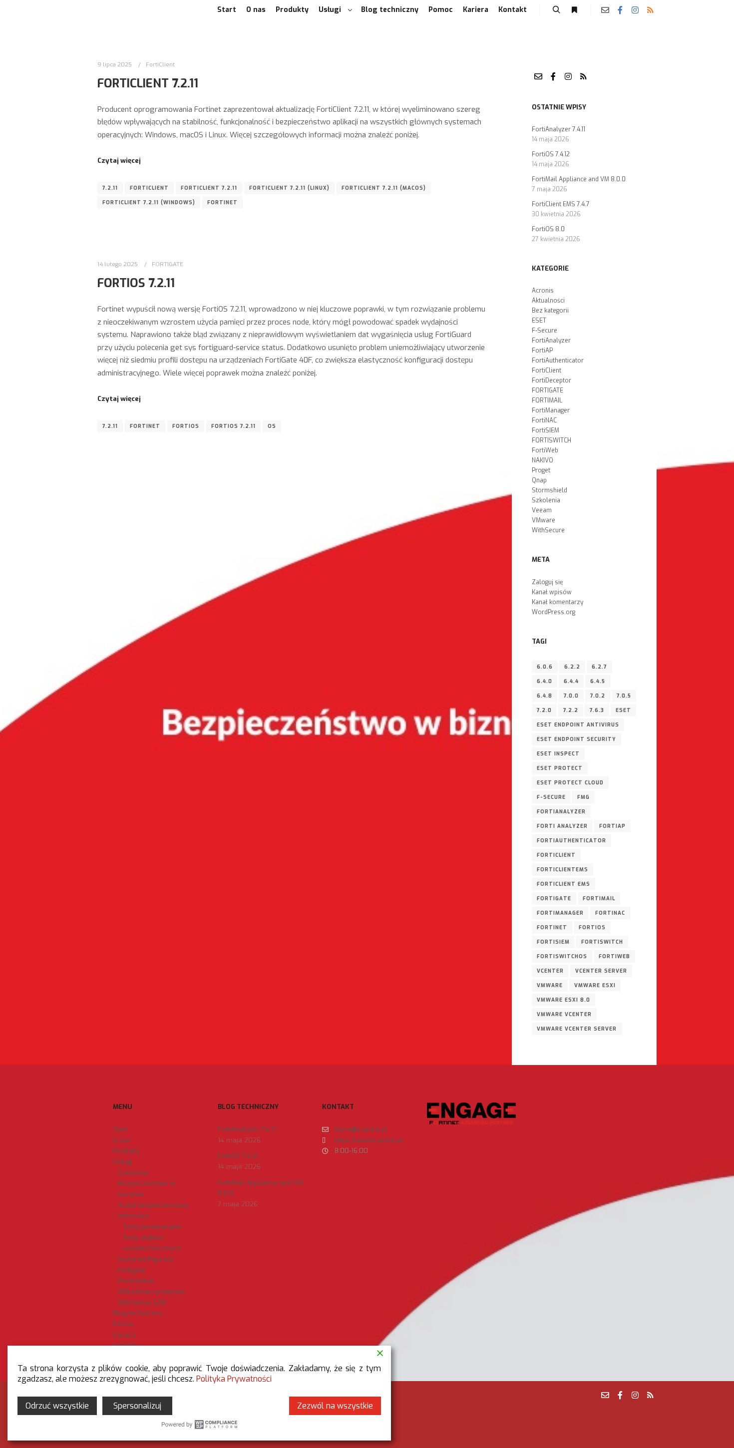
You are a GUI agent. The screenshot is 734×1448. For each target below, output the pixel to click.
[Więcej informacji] (574, 9)
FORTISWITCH (551, 440)
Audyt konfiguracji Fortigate (146, 1264)
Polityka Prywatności (234, 1379)
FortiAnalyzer (551, 341)
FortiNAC (544, 420)
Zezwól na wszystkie (335, 1406)
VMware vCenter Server (577, 1029)
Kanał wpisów (552, 592)
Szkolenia (546, 500)
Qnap (539, 480)
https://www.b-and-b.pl (369, 1140)
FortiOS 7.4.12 (551, 154)
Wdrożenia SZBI (142, 1302)
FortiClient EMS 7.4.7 (561, 204)
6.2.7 (599, 667)
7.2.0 (544, 710)
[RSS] (650, 9)
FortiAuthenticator (558, 360)
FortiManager (551, 410)
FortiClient (160, 64)
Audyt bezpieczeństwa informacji (153, 1210)
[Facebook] (620, 9)
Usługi (122, 1161)
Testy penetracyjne (152, 1226)
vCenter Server (601, 971)
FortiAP (542, 351)
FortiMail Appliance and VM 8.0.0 (579, 179)
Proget (541, 470)
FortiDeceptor (551, 380)
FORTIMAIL (547, 400)
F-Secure (544, 331)
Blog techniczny (137, 1313)
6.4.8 (544, 696)
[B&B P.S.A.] (97, 10)
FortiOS (185, 426)
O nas (122, 1140)
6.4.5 (597, 681)
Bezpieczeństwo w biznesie (146, 1188)
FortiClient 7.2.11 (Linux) (289, 188)
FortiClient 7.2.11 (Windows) (148, 202)
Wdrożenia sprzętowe (151, 1291)
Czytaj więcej (119, 160)
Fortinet (222, 202)
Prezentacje (136, 1280)
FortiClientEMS (562, 869)
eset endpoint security (576, 739)
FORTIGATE (167, 264)
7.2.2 (570, 710)
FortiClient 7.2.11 (147, 83)
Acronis (543, 291)
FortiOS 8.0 (548, 229)
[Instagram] (635, 9)
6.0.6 (545, 667)
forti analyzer (562, 826)
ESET (539, 321)
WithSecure (548, 530)
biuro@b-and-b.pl (361, 1129)
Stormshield (549, 490)
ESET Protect (560, 768)
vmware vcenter (564, 1014)
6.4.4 (571, 681)
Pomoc (123, 1324)
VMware (543, 520)
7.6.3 (597, 710)
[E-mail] (605, 9)
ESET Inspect (558, 753)
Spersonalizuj (137, 1406)
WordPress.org (553, 612)
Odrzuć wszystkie (57, 1406)
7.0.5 (624, 696)
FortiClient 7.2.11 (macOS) (384, 188)
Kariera (124, 1335)
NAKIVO (542, 460)
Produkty (126, 1150)
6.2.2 (572, 667)
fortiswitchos (562, 956)
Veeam (542, 510)
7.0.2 (597, 696)
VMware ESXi (595, 985)
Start (120, 1129)
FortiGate (554, 898)
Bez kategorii (550, 311)
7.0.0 (571, 696)
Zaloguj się (547, 582)
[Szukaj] (556, 9)
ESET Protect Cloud (570, 782)
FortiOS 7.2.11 (136, 283)
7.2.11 (110, 188)
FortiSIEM (545, 430)
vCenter (550, 971)
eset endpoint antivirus (578, 725)
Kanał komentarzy (557, 602)
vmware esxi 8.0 (563, 1000)
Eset (623, 710)
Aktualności (548, 301)
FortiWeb (545, 450)
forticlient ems (563, 884)
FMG (583, 797)
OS (272, 426)
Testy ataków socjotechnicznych (151, 1243)
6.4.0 (544, 681)
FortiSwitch (602, 942)
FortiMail (599, 898)
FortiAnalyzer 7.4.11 (558, 129)
